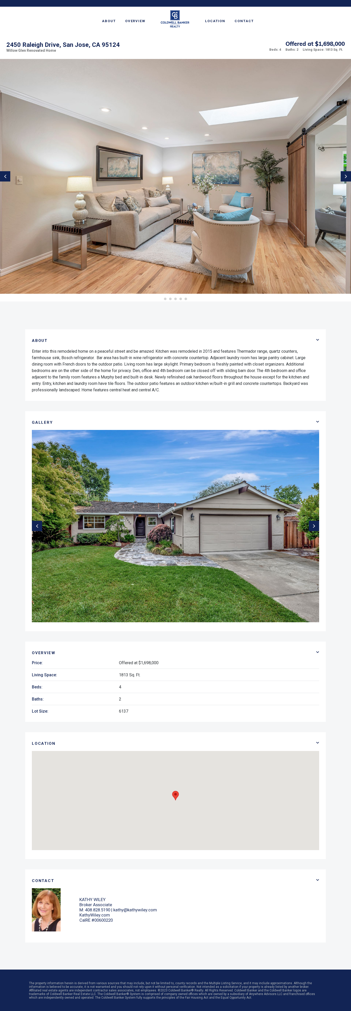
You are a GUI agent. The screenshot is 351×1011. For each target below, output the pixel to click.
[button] (175, 795)
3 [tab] (175, 299)
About (109, 21)
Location (215, 21)
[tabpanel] (175, 176)
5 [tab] (185, 299)
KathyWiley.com (94, 915)
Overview (135, 21)
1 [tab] (165, 299)
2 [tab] (170, 299)
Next (346, 176)
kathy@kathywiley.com (135, 909)
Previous (5, 176)
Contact (244, 21)
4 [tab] (180, 299)
